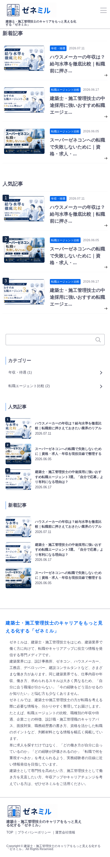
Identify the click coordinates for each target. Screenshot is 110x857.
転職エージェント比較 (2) (29, 386)
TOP (9, 832)
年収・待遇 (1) (20, 372)
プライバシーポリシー (34, 832)
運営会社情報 (65, 832)
